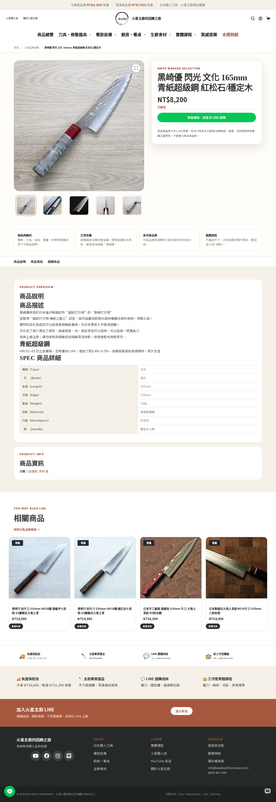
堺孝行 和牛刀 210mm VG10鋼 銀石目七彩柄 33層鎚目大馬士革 (105, 611)
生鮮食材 (159, 34)
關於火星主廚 (30, 18)
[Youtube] (36, 756)
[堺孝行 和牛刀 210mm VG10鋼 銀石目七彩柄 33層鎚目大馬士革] (105, 567)
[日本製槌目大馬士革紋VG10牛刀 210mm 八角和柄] (236, 567)
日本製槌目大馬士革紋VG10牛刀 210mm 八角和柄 (235, 611)
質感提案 (209, 34)
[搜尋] (253, 18)
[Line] (69, 756)
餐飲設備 (104, 34)
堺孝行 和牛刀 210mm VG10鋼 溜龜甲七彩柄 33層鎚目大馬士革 (39, 611)
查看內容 (16, 626)
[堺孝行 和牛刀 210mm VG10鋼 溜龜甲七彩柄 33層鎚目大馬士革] (39, 567)
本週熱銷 (230, 34)
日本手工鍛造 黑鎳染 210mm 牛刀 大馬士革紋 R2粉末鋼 (169, 611)
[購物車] (268, 18)
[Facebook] (47, 756)
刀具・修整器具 (73, 34)
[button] (136, 68)
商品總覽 (45, 34)
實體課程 (184, 34)
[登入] (260, 18)
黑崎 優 (43, 471)
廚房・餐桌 (131, 34)
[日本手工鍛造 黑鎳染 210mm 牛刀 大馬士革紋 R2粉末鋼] (170, 567)
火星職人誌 (12, 18)
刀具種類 (31, 471)
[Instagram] (58, 756)
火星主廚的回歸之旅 (146, 18)
